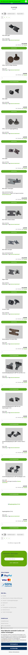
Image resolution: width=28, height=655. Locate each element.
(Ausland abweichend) (15, 40)
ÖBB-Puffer (4, 99)
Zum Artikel (14, 48)
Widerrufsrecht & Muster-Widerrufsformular (12, 598)
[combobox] (11, 13)
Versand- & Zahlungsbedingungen (10, 600)
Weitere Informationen (14, 652)
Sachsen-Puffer (5, 309)
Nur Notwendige (14, 648)
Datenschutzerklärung (15, 641)
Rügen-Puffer (5, 279)
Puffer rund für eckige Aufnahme (9, 65)
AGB (3, 605)
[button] (2, 13)
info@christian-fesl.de (7, 628)
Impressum (5, 602)
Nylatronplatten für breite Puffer (9, 339)
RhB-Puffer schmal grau (7, 188)
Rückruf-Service (6, 609)
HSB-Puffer (4, 158)
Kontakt (4, 596)
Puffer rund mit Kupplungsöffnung (10, 128)
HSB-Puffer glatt (6, 35)
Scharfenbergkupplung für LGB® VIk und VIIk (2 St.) (13, 372)
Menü (2, 2)
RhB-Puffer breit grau (7, 249)
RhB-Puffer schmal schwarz (8, 219)
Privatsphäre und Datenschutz (9, 607)
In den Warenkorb (14, 81)
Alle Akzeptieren (14, 644)
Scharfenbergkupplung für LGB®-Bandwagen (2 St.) (13, 476)
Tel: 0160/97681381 (6, 625)
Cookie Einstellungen (7, 612)
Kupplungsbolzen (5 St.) (7, 511)
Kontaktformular (5, 621)
